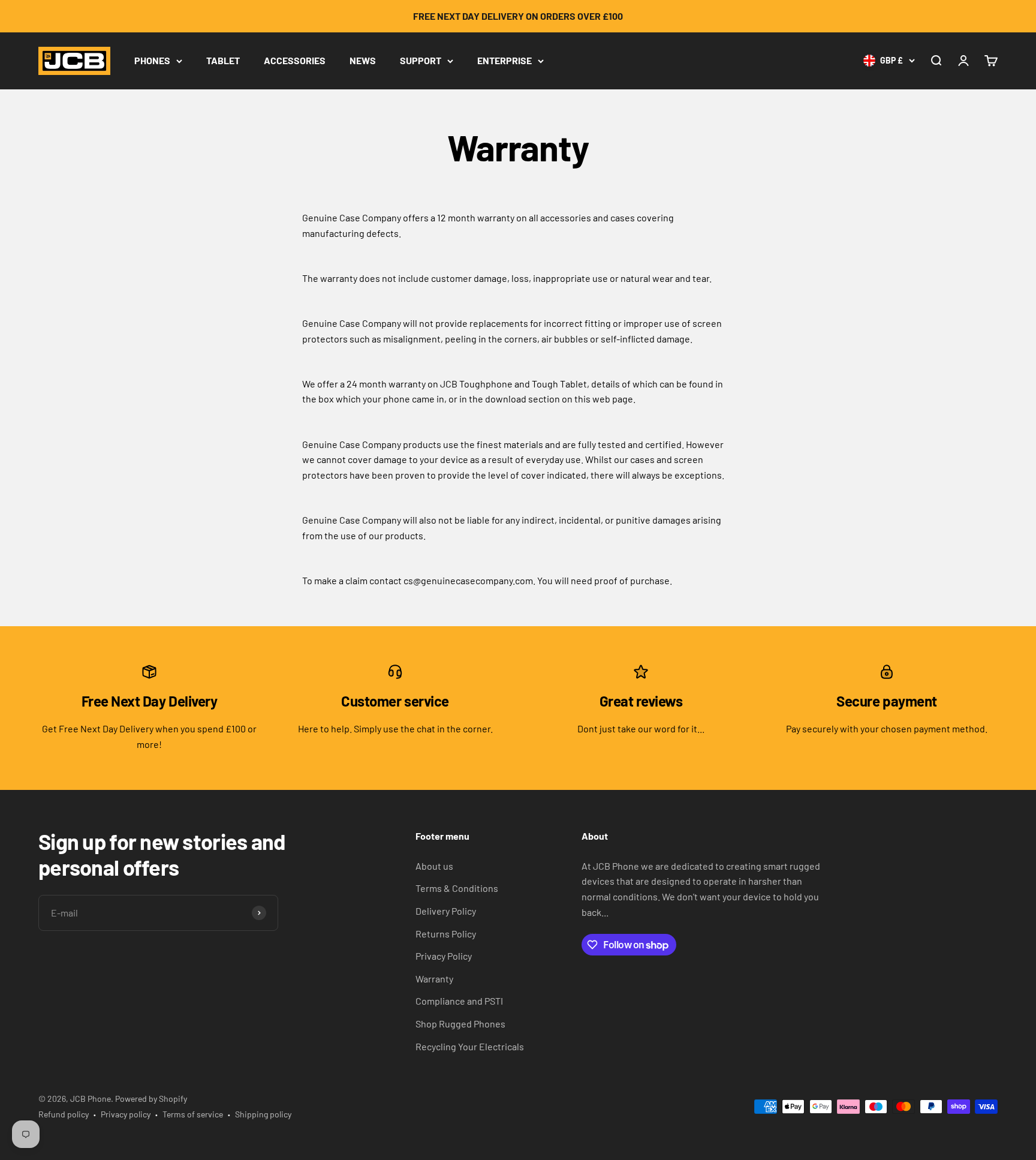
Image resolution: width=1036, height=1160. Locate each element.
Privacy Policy (443, 955)
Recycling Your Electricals (469, 1046)
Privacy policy (125, 1114)
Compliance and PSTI (459, 1000)
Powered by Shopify (151, 1098)
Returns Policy (445, 933)
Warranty (434, 978)
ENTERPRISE (504, 60)
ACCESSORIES (295, 60)
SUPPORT (420, 60)
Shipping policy (263, 1114)
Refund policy (63, 1114)
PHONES (152, 60)
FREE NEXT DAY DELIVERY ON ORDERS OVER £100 (518, 16)
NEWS (363, 60)
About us (434, 865)
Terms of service (192, 1114)
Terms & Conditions (456, 888)
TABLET (223, 60)
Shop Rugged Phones (460, 1023)
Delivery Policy (445, 910)
